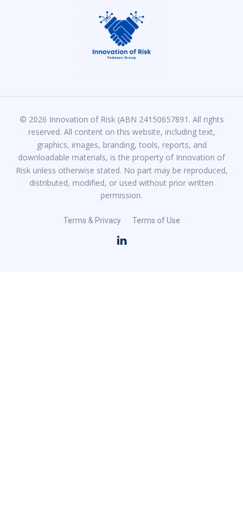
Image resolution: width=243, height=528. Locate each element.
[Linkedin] (121, 240)
